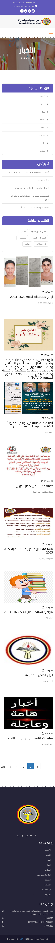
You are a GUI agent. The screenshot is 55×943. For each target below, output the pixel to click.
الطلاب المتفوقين (44, 875)
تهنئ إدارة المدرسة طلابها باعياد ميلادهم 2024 (31, 188)
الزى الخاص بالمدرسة (39, 675)
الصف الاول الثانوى (39, 238)
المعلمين (42, 135)
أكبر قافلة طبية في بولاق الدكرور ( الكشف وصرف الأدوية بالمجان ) (30, 424)
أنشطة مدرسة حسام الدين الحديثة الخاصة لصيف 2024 (29, 172)
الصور (49, 860)
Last (3, 767)
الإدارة (43, 104)
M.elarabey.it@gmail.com (24, 6)
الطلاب (43, 143)
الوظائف (43, 151)
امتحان (23, 231)
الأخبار (23, 58)
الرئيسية (31, 58)
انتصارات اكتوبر (41, 244)
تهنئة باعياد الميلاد (42, 180)
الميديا (43, 127)
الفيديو (48, 855)
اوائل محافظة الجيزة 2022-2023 (31, 296)
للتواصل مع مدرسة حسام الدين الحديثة (34, 207)
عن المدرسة (46, 890)
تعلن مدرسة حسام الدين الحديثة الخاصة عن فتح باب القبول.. (30, 197)
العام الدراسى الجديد (38, 231)
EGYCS (23, 939)
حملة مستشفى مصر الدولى (34, 486)
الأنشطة (43, 119)
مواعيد (27, 244)
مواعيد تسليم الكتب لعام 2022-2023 (28, 612)
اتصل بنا (48, 894)
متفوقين (22, 238)
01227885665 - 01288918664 (24, 2)
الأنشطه (48, 880)
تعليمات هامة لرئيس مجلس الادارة (30, 738)
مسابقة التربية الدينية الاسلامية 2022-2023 (27, 550)
